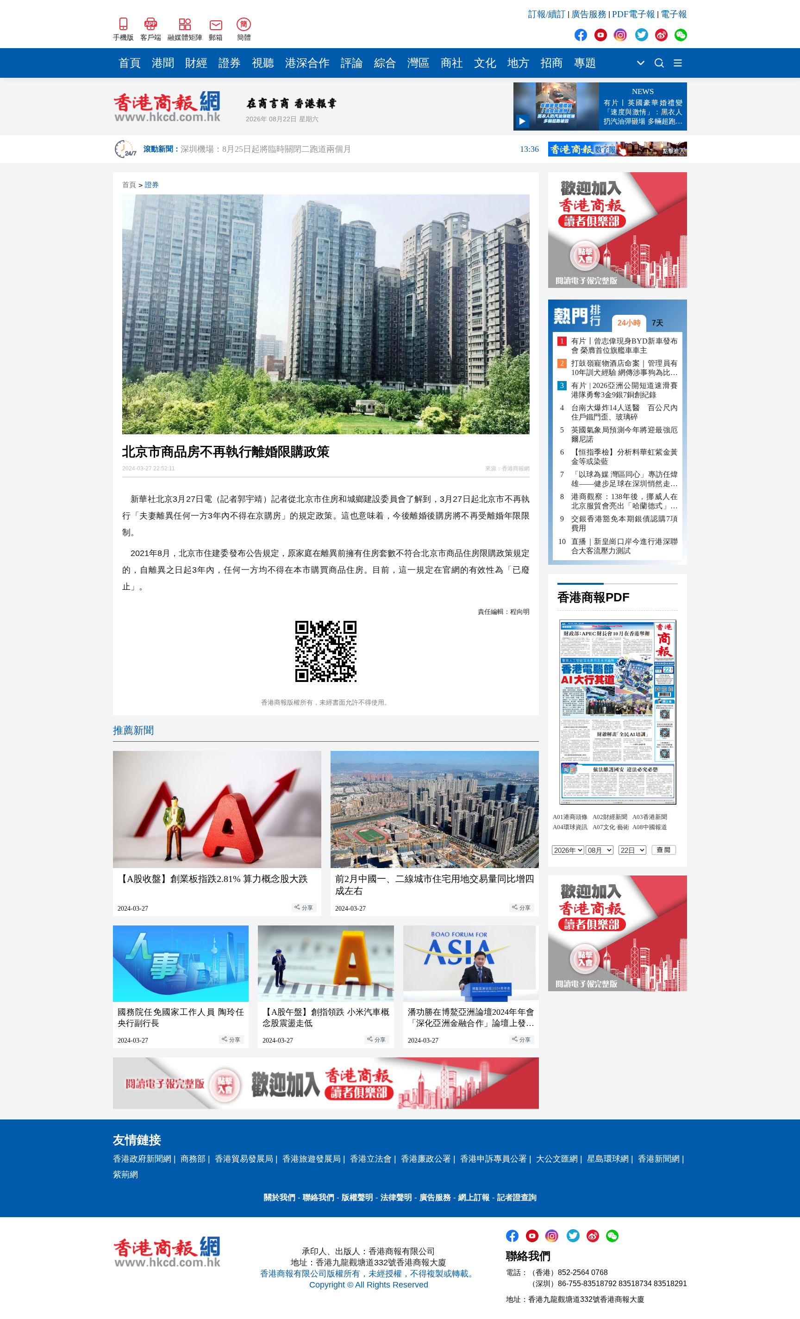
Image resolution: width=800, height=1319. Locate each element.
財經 (196, 63)
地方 (518, 63)
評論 (352, 63)
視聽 (263, 63)
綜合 (385, 63)
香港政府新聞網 (142, 1158)
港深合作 (307, 63)
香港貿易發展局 (244, 1158)
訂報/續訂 (547, 14)
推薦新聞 (133, 730)
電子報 (674, 14)
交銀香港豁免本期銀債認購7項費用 (624, 523)
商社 (452, 63)
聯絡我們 (318, 1197)
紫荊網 (125, 1174)
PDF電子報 (633, 14)
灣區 (418, 63)
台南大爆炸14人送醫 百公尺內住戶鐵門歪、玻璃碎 (624, 412)
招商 (552, 63)
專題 (585, 63)
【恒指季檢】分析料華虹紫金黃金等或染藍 (624, 456)
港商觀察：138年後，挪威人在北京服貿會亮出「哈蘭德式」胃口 (624, 502)
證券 (230, 63)
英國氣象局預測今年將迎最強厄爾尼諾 (624, 434)
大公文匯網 (557, 1158)
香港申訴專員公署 (493, 1158)
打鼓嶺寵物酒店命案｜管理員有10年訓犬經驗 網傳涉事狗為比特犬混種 (624, 368)
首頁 (130, 63)
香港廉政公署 (426, 1158)
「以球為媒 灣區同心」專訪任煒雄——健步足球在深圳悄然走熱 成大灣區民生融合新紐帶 (624, 479)
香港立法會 (371, 1158)
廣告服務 (588, 14)
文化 (485, 63)
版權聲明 (357, 1197)
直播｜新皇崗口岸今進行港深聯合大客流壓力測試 (624, 545)
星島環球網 (608, 1158)
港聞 (163, 63)
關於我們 (279, 1197)
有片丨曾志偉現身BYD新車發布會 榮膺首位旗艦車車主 (624, 345)
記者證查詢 (517, 1197)
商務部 (193, 1158)
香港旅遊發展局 (311, 1158)
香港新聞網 (659, 1158)
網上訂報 (474, 1197)
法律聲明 (396, 1197)
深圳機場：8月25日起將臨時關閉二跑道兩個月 (360, 149)
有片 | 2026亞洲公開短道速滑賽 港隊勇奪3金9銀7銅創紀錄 (624, 390)
